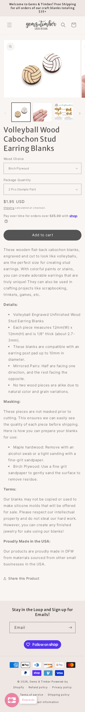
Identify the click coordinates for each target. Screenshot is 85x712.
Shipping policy (59, 694)
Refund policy (38, 687)
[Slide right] (80, 113)
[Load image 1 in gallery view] (21, 112)
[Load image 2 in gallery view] (42, 112)
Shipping (9, 207)
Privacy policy (62, 687)
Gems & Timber (40, 681)
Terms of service (31, 694)
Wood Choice (14, 159)
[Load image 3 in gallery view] (63, 112)
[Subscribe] (70, 627)
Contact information (45, 702)
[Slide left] (5, 113)
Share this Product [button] (23, 578)
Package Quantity (17, 180)
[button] (9, 25)
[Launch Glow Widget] (12, 700)
